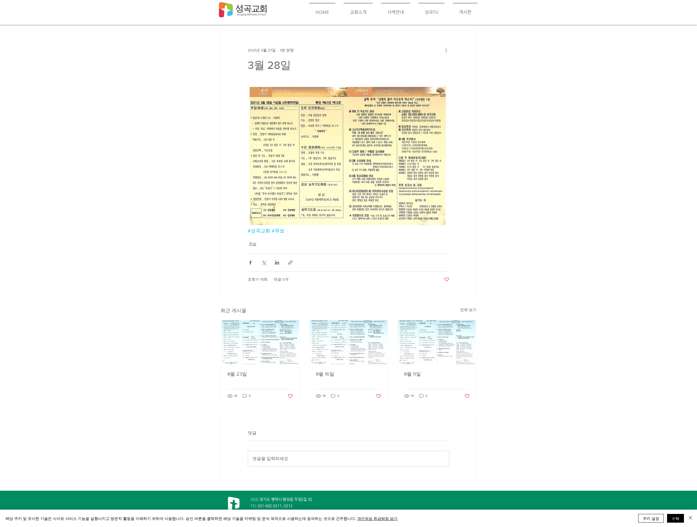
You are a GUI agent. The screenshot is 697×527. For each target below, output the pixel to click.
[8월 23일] (260, 342)
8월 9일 (412, 374)
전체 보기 (468, 310)
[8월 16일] (348, 342)
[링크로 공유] (290, 262)
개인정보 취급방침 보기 (377, 518)
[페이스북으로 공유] (250, 262)
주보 (252, 244)
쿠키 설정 (651, 518)
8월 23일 (237, 374)
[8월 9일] (437, 342)
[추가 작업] (446, 50)
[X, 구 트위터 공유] (263, 262)
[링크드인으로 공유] (277, 262)
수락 (675, 518)
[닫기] (690, 518)
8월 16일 (325, 374)
